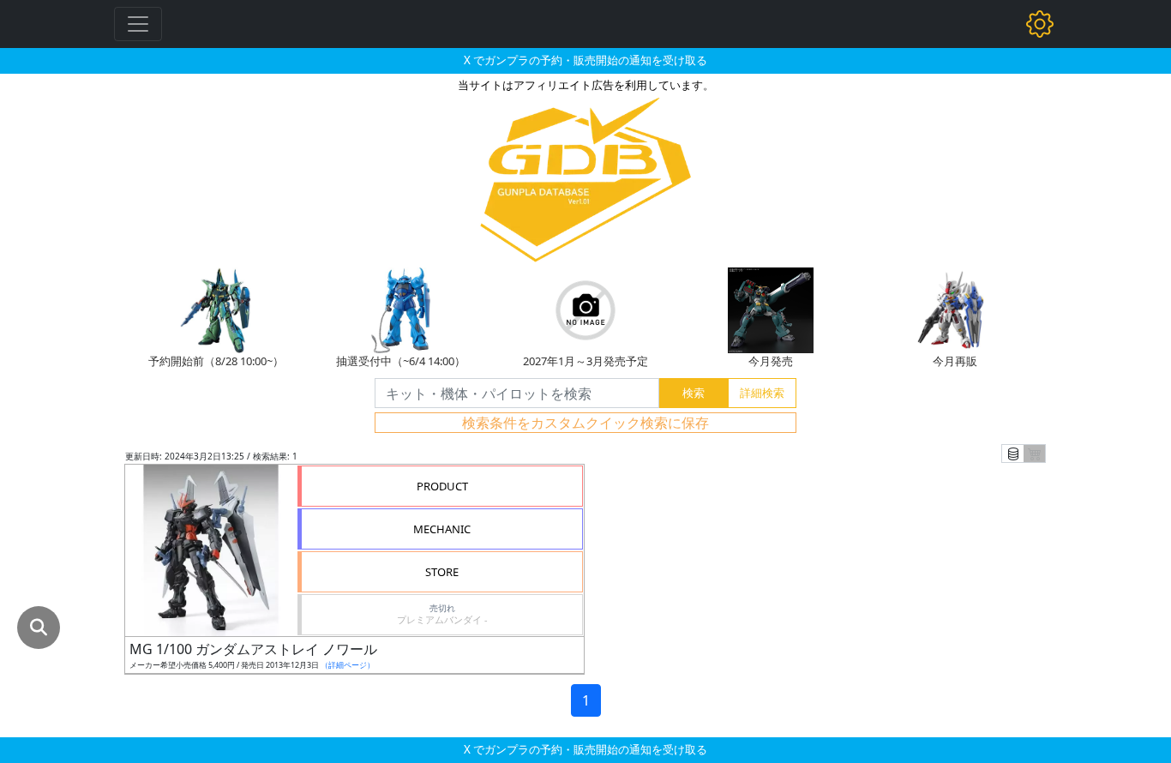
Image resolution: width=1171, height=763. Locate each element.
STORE (442, 572)
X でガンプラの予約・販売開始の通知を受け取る (585, 60)
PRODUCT (442, 486)
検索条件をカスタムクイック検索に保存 (585, 422)
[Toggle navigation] (138, 24)
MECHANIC (442, 529)
